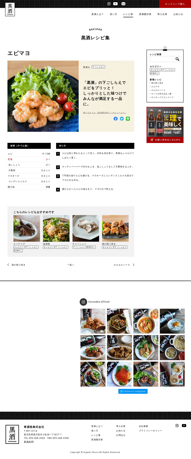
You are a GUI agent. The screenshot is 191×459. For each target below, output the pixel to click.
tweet (122, 119)
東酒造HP (29, 441)
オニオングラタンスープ (162, 97)
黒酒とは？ (97, 14)
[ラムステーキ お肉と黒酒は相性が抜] (145, 374)
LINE (128, 119)
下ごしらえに (98, 67)
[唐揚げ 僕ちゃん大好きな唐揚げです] (92, 321)
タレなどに (19, 247)
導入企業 (162, 14)
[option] (26, 234)
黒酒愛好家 (145, 14)
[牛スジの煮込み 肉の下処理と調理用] (119, 321)
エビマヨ (155, 86)
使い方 (113, 14)
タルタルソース (122, 264)
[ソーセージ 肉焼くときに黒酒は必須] (92, 374)
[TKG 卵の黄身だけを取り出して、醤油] (172, 321)
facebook (116, 119)
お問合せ (120, 435)
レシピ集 (128, 14)
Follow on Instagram (134, 391)
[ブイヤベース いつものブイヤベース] (145, 321)
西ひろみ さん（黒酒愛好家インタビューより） (104, 112)
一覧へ (70, 264)
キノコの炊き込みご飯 (161, 93)
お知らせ (178, 14)
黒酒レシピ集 (95, 38)
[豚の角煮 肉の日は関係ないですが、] (119, 347)
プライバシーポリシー (150, 430)
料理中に (18, 250)
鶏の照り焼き (19, 264)
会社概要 (143, 426)
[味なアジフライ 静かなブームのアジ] (145, 347)
